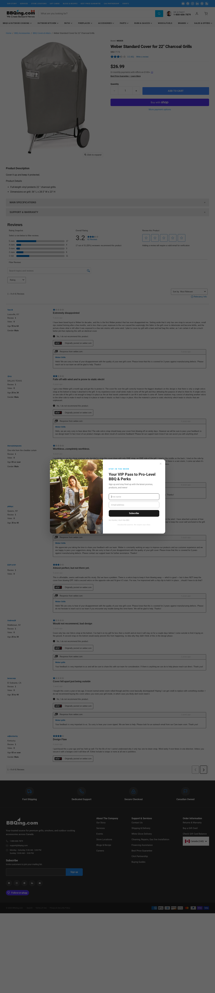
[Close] (160, 464)
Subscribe (134, 513)
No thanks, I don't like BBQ (119, 520)
